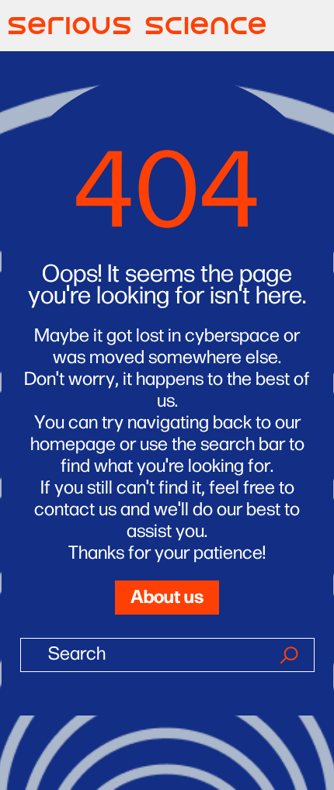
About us (167, 595)
